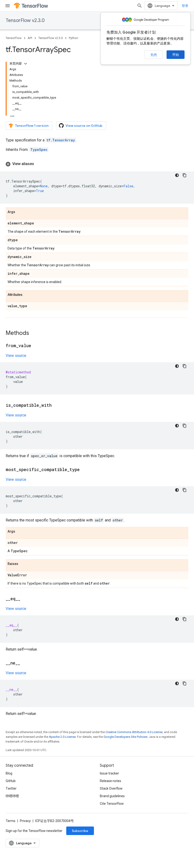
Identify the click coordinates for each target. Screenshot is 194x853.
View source (16, 355)
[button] (97, 164)
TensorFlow (14, 38)
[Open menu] (7, 5)
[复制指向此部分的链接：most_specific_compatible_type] (84, 470)
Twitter (11, 788)
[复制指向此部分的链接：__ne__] (25, 663)
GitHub (11, 781)
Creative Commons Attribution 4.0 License (134, 732)
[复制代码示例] (184, 175)
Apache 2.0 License (62, 737)
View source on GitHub (84, 125)
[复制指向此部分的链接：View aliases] (39, 164)
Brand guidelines (112, 796)
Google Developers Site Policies (125, 737)
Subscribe (80, 831)
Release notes (110, 781)
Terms (10, 821)
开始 (175, 54)
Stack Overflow (111, 788)
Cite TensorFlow (112, 803)
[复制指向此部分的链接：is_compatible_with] (56, 405)
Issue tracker (109, 773)
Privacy (25, 821)
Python (73, 38)
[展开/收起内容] (25, 63)
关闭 (153, 55)
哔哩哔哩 (12, 796)
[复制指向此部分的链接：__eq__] (25, 599)
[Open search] (139, 6)
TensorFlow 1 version (31, 125)
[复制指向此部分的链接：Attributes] (27, 295)
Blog (9, 773)
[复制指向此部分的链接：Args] (20, 212)
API (30, 38)
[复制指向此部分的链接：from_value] (36, 346)
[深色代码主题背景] (177, 175)
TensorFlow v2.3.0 (25, 20)
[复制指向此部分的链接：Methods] (34, 333)
